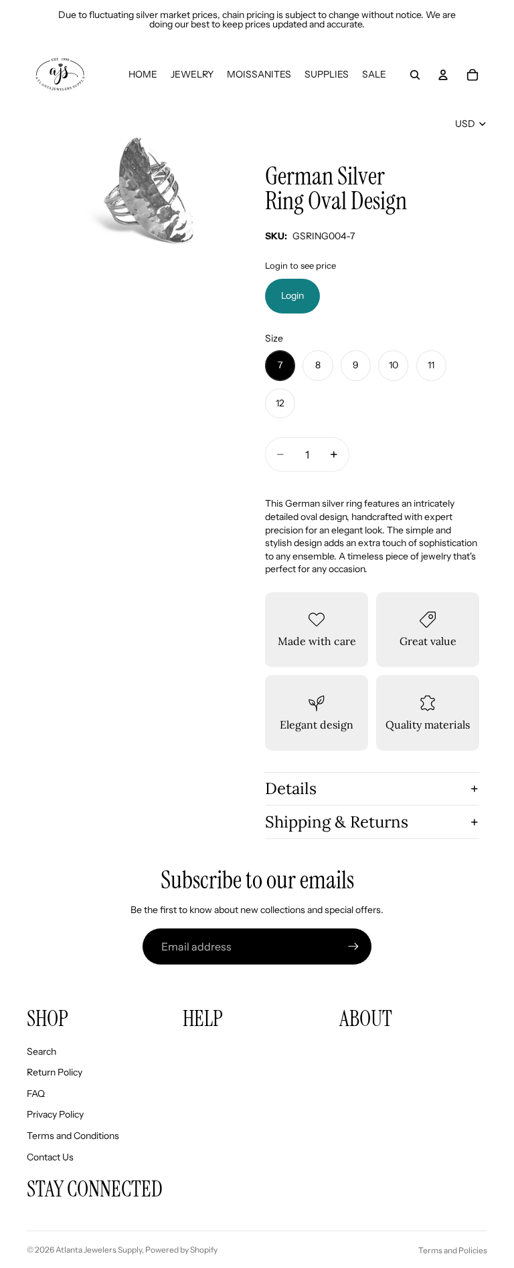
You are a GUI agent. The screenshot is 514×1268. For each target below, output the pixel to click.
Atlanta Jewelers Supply (99, 1250)
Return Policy (54, 1072)
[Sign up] (353, 946)
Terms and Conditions (73, 1136)
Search (41, 1051)
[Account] (443, 75)
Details (291, 788)
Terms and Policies (452, 1250)
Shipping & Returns (336, 821)
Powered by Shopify (181, 1250)
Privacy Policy (55, 1114)
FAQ (36, 1094)
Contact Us (50, 1157)
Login (292, 295)
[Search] (415, 75)
